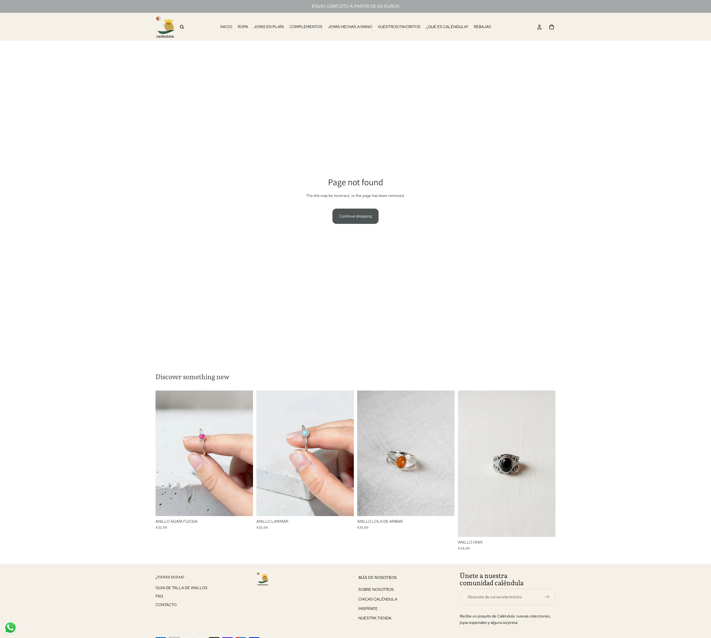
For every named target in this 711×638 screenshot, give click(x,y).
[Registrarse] (547, 596)
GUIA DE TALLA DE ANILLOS (181, 587)
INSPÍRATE (368, 608)
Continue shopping (355, 216)
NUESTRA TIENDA (374, 618)
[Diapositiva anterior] (164, 453)
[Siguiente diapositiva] (244, 453)
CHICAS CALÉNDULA (377, 598)
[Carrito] (551, 27)
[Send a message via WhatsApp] (10, 627)
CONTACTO (166, 604)
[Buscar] (182, 27)
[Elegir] (244, 507)
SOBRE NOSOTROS (376, 589)
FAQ (159, 596)
